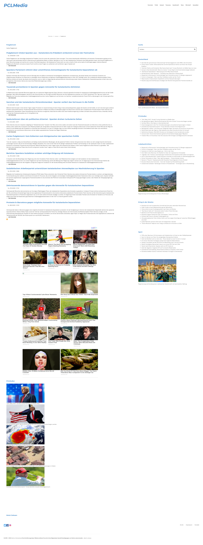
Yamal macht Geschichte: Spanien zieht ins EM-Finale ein (157, 246)
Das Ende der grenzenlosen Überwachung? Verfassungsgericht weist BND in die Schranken (166, 63)
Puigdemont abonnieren (7, 219)
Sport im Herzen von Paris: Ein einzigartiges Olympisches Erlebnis (159, 237)
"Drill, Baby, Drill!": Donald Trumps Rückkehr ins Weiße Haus (22, 403)
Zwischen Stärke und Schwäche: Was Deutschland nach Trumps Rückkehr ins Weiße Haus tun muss (168, 68)
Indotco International (16, 538)
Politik (156, 5)
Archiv (181, 525)
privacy (89, 538)
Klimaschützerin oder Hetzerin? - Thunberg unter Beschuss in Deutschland (162, 73)
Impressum (189, 525)
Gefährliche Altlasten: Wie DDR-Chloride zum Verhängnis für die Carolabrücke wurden (165, 132)
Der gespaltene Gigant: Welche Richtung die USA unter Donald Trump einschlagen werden (31, 424)
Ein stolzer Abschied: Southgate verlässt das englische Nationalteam (160, 240)
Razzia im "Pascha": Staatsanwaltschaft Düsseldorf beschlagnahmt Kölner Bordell (164, 160)
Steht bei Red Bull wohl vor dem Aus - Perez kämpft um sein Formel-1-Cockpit (163, 239)
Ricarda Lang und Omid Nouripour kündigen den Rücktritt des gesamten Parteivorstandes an (166, 80)
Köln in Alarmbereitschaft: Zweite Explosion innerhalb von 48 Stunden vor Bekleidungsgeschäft (168, 156)
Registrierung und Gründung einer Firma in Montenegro (153, 193)
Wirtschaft (188, 5)
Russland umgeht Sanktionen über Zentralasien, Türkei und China (159, 214)
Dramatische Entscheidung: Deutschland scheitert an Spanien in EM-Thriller (162, 249)
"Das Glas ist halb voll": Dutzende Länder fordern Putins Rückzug (159, 211)
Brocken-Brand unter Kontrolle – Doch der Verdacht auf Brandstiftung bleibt (162, 162)
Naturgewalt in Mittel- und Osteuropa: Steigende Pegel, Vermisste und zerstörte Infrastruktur (167, 128)
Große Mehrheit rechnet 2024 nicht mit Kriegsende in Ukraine (158, 221)
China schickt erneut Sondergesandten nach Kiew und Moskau (158, 209)
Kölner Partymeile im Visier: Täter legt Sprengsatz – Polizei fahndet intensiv (162, 158)
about (85, 538)
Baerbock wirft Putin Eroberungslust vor (152, 212)
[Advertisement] (101, 21)
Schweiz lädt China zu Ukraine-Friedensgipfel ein (155, 216)
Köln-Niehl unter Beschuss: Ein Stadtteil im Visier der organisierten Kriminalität (163, 153)
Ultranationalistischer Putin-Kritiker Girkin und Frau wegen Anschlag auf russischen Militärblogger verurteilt (168, 219)
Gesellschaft (176, 5)
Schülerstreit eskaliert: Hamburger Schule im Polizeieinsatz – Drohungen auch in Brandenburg (167, 163)
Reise (182, 5)
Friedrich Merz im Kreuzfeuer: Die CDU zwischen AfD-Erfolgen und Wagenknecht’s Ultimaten (167, 135)
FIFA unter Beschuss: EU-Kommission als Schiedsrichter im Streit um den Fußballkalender (166, 235)
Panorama (168, 5)
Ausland (162, 5)
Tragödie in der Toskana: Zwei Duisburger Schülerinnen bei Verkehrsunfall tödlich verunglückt (167, 154)
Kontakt (197, 525)
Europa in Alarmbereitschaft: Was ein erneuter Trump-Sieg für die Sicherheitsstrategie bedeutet (168, 70)
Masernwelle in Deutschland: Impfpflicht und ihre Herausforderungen (160, 79)
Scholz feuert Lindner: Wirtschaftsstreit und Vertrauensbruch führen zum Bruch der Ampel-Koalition (166, 65)
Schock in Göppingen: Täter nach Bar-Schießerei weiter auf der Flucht (160, 77)
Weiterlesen (12, 66)
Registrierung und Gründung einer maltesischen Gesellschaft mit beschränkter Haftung (162, 284)
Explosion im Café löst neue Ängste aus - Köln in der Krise (157, 151)
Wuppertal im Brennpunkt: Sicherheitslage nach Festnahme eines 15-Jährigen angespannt (166, 75)
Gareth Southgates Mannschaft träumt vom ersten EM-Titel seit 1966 (160, 244)
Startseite (150, 5)
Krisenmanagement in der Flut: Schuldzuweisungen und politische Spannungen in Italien (31, 466)
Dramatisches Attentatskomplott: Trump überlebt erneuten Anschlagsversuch (28, 487)
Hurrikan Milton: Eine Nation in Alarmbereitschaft (20, 445)
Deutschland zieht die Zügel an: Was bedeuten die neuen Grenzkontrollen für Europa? (165, 130)
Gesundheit (195, 5)
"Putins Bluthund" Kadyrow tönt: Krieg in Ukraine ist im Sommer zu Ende (161, 223)
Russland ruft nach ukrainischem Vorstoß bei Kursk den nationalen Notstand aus (163, 205)
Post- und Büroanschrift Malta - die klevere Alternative (153, 107)
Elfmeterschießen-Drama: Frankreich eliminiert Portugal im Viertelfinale (161, 251)
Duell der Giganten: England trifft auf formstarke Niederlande (158, 248)
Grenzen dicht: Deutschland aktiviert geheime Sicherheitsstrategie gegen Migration (164, 134)
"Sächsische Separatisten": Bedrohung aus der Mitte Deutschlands (159, 71)
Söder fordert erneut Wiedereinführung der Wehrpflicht (156, 207)
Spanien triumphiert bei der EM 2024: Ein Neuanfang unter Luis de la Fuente (162, 242)
